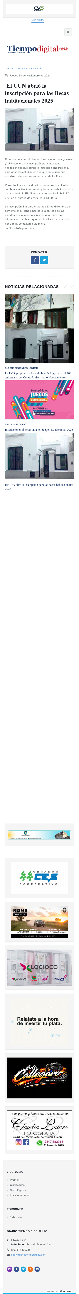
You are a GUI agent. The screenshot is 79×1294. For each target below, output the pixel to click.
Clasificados (17, 1184)
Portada (10, 68)
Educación (36, 68)
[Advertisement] (39, 663)
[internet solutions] (59, 1291)
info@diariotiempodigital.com (28, 1254)
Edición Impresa (20, 1195)
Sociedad (23, 68)
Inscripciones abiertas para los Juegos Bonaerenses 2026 (39, 429)
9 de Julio (37, 20)
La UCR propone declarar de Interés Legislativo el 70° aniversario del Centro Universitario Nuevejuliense (38, 375)
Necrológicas (18, 1190)
